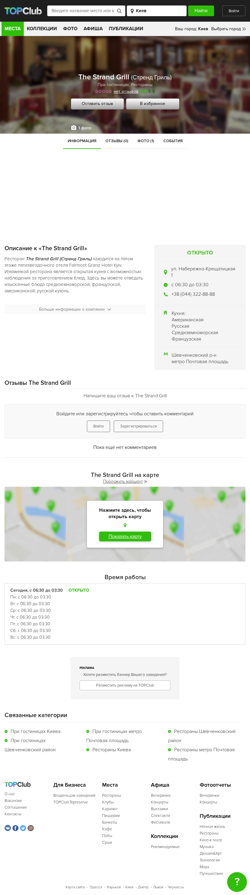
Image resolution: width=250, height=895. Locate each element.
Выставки (159, 809)
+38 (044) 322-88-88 (193, 294)
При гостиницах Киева (35, 731)
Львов (158, 887)
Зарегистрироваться (138, 426)
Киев (129, 887)
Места (13, 29)
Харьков (114, 887)
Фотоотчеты (215, 785)
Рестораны (141, 84)
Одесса (96, 887)
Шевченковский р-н (194, 355)
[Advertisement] (125, 194)
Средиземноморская (195, 333)
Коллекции (42, 29)
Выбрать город (226, 28)
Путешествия (211, 873)
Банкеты (109, 822)
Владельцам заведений (74, 795)
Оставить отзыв (97, 103)
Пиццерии (111, 815)
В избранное (152, 103)
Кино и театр (211, 840)
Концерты (159, 802)
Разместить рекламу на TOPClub (125, 685)
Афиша (93, 29)
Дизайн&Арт (211, 853)
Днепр (143, 887)
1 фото (84, 128)
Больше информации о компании (72, 309)
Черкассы (176, 887)
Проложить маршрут (123, 481)
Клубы (108, 802)
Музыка (207, 846)
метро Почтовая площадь (200, 362)
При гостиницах (113, 84)
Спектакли (160, 815)
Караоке (109, 809)
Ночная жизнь (212, 826)
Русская (180, 326)
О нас (10, 794)
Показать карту (125, 536)
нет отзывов (126, 91)
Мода (204, 866)
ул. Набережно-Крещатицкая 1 (203, 272)
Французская (186, 339)
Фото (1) (146, 141)
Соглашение (16, 807)
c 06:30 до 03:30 (190, 285)
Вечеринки (160, 795)
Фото (70, 29)
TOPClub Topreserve (70, 802)
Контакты (13, 814)
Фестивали (160, 822)
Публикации (126, 29)
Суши (107, 842)
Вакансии (13, 800)
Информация (82, 141)
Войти (234, 11)
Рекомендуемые (165, 846)
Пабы (107, 835)
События (173, 141)
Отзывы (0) (116, 141)
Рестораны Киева (111, 750)
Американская (188, 320)
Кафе (107, 829)
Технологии (210, 860)
